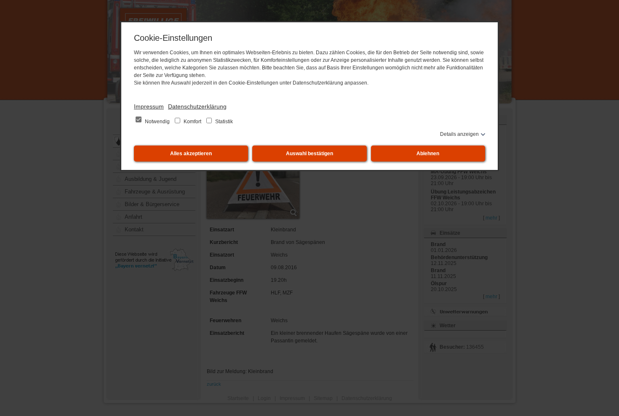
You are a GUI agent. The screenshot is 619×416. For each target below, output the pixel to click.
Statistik (223, 122)
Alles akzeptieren (191, 153)
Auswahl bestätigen (309, 153)
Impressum (149, 106)
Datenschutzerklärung (197, 106)
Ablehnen (427, 153)
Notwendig (157, 122)
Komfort (192, 122)
